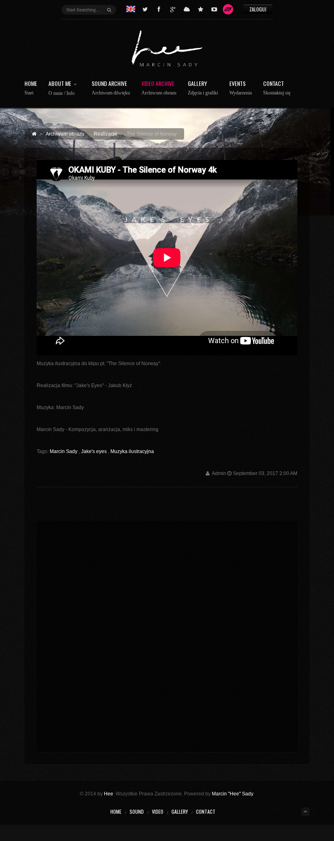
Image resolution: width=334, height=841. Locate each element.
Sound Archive (111, 88)
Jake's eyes (94, 451)
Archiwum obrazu (65, 134)
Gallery (203, 88)
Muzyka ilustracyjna (132, 451)
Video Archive (158, 88)
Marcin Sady (64, 451)
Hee (108, 794)
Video (157, 811)
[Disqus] (167, 635)
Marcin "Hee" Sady (232, 794)
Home (30, 88)
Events (240, 88)
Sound (137, 811)
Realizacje (105, 134)
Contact (276, 88)
